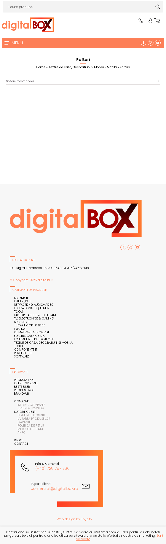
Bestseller (22, 386)
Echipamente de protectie (34, 339)
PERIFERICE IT (23, 353)
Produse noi (24, 379)
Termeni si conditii (30, 415)
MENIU (17, 43)
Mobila (112, 67)
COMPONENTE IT (25, 349)
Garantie (22, 422)
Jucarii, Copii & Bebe (29, 325)
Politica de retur (29, 425)
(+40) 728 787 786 (52, 468)
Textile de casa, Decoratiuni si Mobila (76, 67)
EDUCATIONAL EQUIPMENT (32, 308)
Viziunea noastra (29, 408)
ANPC (20, 432)
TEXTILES (20, 346)
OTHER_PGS (22, 301)
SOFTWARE (21, 356)
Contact (21, 443)
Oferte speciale (26, 383)
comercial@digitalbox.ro (54, 488)
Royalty (86, 519)
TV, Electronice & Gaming (34, 318)
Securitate (22, 322)
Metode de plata (28, 429)
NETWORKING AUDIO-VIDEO (34, 304)
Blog (18, 440)
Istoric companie (29, 404)
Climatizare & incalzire (32, 332)
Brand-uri (22, 393)
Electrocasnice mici (30, 335)
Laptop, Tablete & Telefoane (35, 315)
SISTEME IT (21, 297)
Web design (66, 519)
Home (40, 67)
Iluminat (20, 329)
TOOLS (19, 311)
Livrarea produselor (32, 418)
